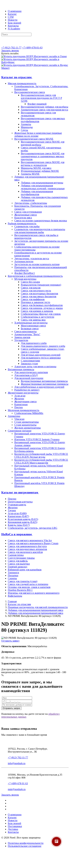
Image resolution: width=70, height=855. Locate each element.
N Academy (14, 28)
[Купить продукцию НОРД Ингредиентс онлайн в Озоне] (34, 56)
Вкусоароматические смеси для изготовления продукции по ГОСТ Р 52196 (41, 98)
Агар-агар (19, 395)
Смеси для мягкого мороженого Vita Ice (30, 540)
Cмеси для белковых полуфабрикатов (42, 305)
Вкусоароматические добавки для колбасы (44, 106)
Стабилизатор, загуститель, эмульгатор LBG (32, 528)
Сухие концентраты (25, 424)
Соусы (24, 130)
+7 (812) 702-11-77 (11, 47)
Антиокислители (23, 261)
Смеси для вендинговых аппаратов (27, 549)
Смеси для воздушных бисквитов (39, 293)
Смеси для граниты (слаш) (22, 581)
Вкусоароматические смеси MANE (33, 138)
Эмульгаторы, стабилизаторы (30, 203)
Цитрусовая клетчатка (20, 501)
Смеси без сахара (30, 281)
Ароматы (26, 124)
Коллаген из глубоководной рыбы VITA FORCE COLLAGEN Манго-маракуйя (41, 461)
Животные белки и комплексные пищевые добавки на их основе (38, 134)
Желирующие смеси (25, 401)
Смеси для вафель (18, 560)
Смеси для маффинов (33, 299)
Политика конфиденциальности (25, 843)
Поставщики (15, 826)
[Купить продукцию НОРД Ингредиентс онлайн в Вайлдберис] (35, 62)
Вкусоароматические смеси (29, 92)
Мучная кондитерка (25, 279)
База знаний (14, 22)
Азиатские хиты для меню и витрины (35, 366)
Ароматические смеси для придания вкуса (44, 109)
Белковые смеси (30, 328)
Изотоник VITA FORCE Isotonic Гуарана (36, 439)
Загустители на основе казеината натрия (36, 264)
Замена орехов (22, 337)
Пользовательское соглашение (24, 846)
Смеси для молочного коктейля (25, 552)
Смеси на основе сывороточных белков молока (40, 220)
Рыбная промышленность (22, 223)
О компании (14, 11)
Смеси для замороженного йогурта (27, 546)
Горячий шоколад (17, 566)
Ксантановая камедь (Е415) (23, 519)
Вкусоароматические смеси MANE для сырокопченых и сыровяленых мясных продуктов (42, 156)
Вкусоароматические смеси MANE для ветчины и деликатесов (42, 163)
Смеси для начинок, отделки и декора (42, 308)
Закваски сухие (29, 363)
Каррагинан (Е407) (18, 516)
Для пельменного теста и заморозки (41, 357)
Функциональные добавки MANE (40, 171)
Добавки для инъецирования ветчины (42, 182)
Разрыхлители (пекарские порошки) (41, 284)
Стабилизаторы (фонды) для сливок (41, 314)
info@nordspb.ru (16, 763)
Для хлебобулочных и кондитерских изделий (39, 387)
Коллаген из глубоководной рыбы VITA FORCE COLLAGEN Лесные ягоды (41, 455)
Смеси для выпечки (19, 563)
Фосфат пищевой (37, 103)
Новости (12, 19)
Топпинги (13, 572)
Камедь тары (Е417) (19, 525)
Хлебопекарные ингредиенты (31, 322)
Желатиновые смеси (25, 214)
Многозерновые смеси (33, 325)
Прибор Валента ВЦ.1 (20, 590)
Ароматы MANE (30, 173)
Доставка (13, 829)
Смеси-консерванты (25, 331)
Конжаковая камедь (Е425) (22, 522)
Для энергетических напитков (31, 372)
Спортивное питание (19, 430)
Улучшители (21, 340)
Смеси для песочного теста (36, 290)
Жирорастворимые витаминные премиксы (44, 384)
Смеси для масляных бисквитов (38, 296)
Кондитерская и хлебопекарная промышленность (35, 276)
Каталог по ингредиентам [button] (20, 492)
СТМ (11, 17)
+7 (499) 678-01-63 (32, 47)
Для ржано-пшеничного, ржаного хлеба (43, 346)
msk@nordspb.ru (17, 789)
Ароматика (14, 416)
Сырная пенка (16, 555)
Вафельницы (15, 595)
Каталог (12, 14)
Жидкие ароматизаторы (27, 427)
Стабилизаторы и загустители (37, 316)
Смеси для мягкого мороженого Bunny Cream (33, 543)
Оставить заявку (10, 640)
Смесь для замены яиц (33, 319)
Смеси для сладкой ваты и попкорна (28, 584)
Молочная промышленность (23, 410)
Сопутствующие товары (21, 558)
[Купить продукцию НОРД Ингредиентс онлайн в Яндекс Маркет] (35, 68)
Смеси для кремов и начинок (37, 311)
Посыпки (13, 575)
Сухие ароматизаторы (26, 422)
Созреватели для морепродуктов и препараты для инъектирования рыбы (39, 231)
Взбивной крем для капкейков (25, 569)
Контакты (13, 25)
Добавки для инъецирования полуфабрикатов (37, 193)
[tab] (35, 77)
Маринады (27, 127)
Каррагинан (21, 404)
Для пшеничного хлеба (34, 343)
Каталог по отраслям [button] (16, 77)
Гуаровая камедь (17, 504)
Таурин (12, 510)
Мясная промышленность (22, 83)
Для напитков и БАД (26, 375)
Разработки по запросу (27, 389)
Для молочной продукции (28, 378)
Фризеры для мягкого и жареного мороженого (33, 593)
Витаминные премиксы (21, 369)
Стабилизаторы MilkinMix (28, 413)
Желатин (19, 398)
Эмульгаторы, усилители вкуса (31, 258)
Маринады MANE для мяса (36, 168)
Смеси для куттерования (28, 211)
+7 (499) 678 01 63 (18, 783)
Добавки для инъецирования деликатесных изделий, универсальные (43, 187)
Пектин (18, 407)
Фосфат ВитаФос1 (24, 273)
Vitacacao (19, 419)
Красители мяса (23, 217)
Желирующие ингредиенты (23, 392)
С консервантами (30, 360)
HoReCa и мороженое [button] (17, 534)
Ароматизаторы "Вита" (27, 334)
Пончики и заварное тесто (35, 302)
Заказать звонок (10, 50)
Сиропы (12, 578)
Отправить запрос (11, 708)
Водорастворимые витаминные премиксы (44, 381)
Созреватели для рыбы (27, 226)
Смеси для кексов (31, 287)
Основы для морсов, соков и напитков (29, 587)
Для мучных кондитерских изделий (40, 354)
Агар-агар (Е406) (17, 513)
